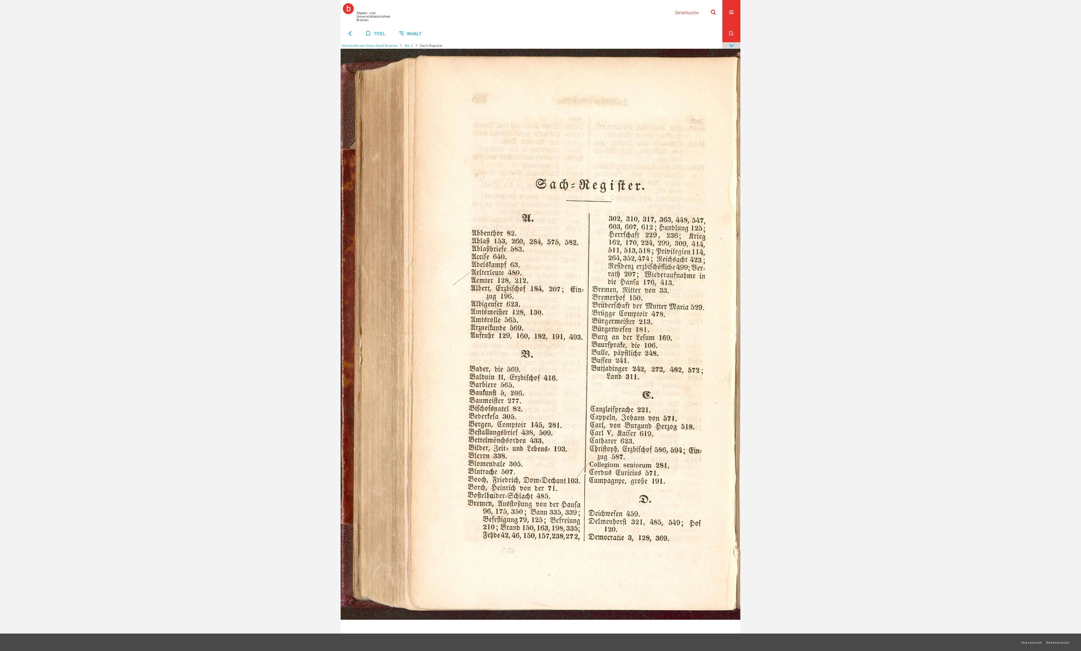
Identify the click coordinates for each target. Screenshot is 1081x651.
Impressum (1031, 642)
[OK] (713, 12)
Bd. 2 (409, 45)
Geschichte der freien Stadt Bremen (369, 45)
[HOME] (366, 12)
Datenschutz (1058, 642)
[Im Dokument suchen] (731, 33)
